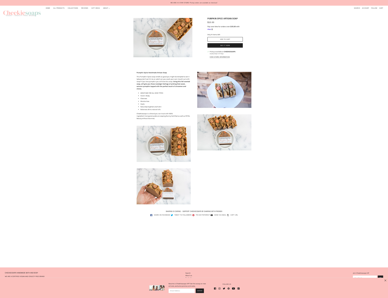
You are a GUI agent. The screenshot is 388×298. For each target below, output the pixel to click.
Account (365, 8)
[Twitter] (224, 288)
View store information (220, 57)
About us (188, 275)
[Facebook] (215, 288)
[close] (385, 280)
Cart (381, 8)
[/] (22, 13)
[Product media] (164, 144)
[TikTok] (238, 288)
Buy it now (225, 45)
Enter (199, 291)
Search (357, 8)
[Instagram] (219, 288)
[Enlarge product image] (162, 37)
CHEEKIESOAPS (229, 52)
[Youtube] (233, 288)
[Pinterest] (228, 288)
